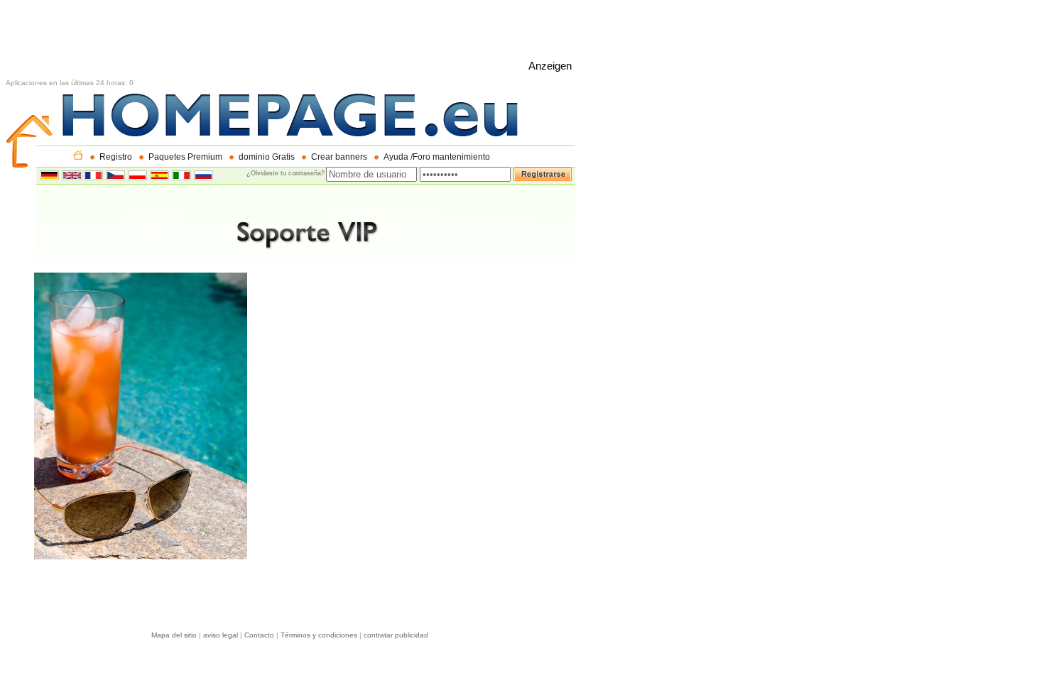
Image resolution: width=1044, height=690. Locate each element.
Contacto (259, 635)
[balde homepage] (159, 176)
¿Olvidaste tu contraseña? (285, 173)
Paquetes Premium (185, 157)
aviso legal (220, 635)
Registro (115, 157)
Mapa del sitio (174, 635)
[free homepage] (72, 176)
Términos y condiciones (319, 635)
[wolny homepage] (137, 176)
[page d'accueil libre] (93, 176)
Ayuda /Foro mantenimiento (437, 157)
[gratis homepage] (181, 176)
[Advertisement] (264, 38)
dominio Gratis (267, 157)
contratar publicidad (396, 635)
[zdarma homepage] (115, 176)
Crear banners (339, 157)
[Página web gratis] (78, 157)
